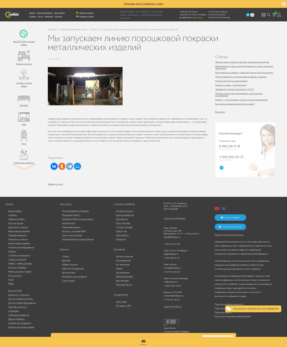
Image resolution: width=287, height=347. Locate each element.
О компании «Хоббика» (124, 204)
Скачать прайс (68, 280)
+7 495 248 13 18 (185, 12)
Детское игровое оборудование (22, 303)
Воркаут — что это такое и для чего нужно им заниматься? (241, 100)
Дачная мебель (15, 211)
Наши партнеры (123, 223)
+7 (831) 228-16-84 (172, 286)
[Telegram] (69, 166)
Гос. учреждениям (142, 11)
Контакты (58, 16)
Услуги (40, 16)
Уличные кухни (15, 275)
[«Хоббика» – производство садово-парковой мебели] (12, 14)
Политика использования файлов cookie (232, 316)
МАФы (11, 284)
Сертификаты (122, 219)
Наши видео (121, 301)
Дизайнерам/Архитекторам (151, 15)
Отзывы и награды (124, 227)
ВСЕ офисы (198, 17)
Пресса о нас (121, 231)
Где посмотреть (69, 272)
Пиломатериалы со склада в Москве (78, 239)
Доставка (66, 260)
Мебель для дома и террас (19, 271)
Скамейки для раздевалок (19, 323)
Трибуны (12, 251)
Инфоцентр (49, 16)
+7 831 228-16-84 (214, 17)
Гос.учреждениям (123, 260)
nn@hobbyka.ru (171, 282)
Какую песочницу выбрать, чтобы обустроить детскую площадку (244, 72)
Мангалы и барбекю (17, 267)
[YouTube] (217, 209)
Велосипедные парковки (19, 231)
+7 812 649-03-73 (186, 15)
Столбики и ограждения (19, 255)
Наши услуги (66, 204)
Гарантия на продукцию (73, 268)
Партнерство (119, 249)
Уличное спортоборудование (21, 247)
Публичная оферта (223, 312)
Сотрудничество (121, 294)
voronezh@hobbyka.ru (174, 296)
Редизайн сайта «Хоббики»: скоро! (143, 4)
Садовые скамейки (16, 219)
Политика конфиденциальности (229, 304)
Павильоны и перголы (18, 239)
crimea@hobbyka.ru (172, 268)
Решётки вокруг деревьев (19, 243)
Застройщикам (133, 15)
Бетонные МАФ (15, 291)
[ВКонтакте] (54, 166)
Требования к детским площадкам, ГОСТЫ (234, 89)
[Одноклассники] (61, 166)
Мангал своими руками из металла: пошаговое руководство (242, 62)
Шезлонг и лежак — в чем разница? (230, 85)
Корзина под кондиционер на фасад (231, 81)
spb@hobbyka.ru (171, 254)
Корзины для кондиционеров (21, 327)
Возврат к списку (55, 184)
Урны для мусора (15, 223)
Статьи (221, 56)
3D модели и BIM (123, 306)
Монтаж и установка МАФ (73, 231)
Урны (24, 143)
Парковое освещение (17, 235)
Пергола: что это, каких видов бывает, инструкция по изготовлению (238, 94)
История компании (124, 211)
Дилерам (32, 16)
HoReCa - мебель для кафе (20, 263)
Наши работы (59, 13)
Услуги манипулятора (72, 235)
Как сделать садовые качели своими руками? (235, 104)
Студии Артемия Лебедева (177, 331)
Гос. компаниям (157, 11)
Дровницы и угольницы (18, 295)
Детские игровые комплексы (20, 299)
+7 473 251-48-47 (214, 12)
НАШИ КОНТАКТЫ (172, 307)
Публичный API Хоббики (175, 218)
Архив (11, 279)
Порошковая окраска (71, 227)
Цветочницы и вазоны (24, 163)
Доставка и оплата (86, 16)
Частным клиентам (127, 11)
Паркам (123, 15)
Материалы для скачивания (74, 276)
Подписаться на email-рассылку (229, 235)
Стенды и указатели (17, 259)
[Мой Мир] (77, 166)
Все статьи (220, 112)
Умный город (125, 18)
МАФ (24, 124)
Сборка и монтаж (70, 264)
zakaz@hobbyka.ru (186, 17)
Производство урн (124, 284)
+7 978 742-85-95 (214, 15)
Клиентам (64, 249)
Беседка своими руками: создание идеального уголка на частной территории (244, 67)
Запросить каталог (86, 13)
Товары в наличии (24, 64)
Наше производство (44, 13)
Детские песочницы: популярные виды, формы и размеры (241, 77)
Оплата (65, 256)
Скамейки (23, 105)
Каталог (32, 13)
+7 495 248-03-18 (172, 244)
